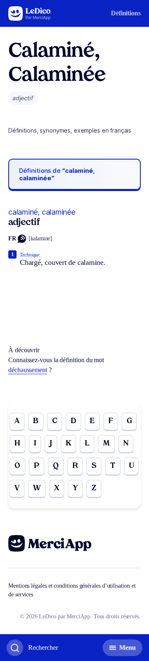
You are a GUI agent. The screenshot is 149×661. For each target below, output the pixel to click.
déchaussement (27, 369)
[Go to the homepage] (29, 13)
